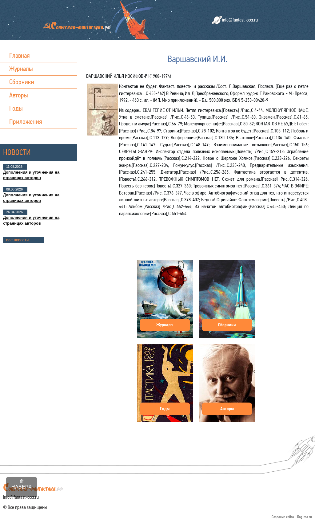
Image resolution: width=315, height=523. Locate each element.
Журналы (21, 69)
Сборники (21, 82)
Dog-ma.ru (304, 517)
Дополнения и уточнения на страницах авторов (31, 175)
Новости (17, 152)
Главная (19, 55)
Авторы (18, 95)
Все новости (17, 240)
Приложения (25, 121)
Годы (16, 108)
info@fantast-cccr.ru (240, 20)
